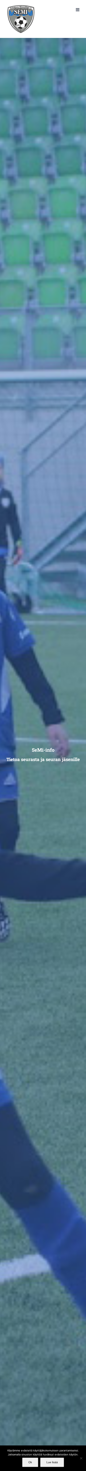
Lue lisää (52, 1462)
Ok (30, 1462)
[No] (81, 1458)
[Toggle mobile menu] (78, 10)
